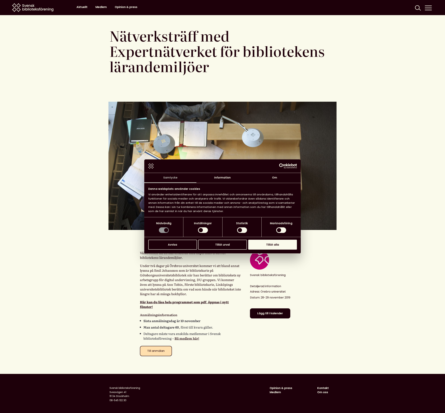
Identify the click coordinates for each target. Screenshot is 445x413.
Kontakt (323, 388)
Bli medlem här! (187, 338)
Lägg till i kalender (270, 313)
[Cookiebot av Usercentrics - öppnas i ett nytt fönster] (281, 166)
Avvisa (172, 244)
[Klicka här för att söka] (417, 7)
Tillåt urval (222, 244)
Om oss (322, 392)
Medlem (101, 7)
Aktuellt (81, 7)
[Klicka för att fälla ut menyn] (428, 7)
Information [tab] (222, 177)
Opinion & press (126, 7)
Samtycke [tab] (170, 177)
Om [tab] (274, 177)
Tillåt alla (272, 244)
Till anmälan (156, 351)
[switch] (203, 230)
